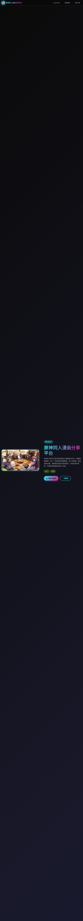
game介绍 (57, 3)
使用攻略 (67, 3)
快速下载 (77, 3)
